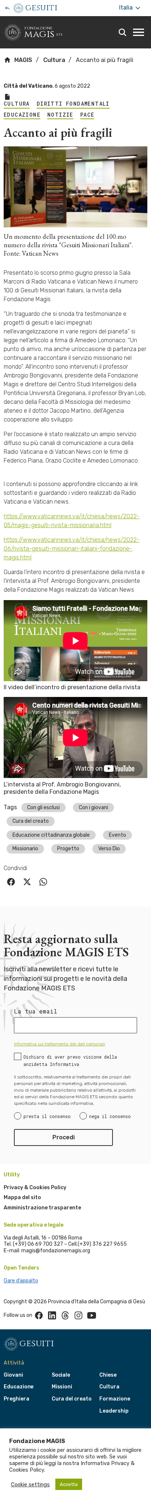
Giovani (13, 1375)
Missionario (25, 849)
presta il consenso (47, 1116)
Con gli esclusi (43, 807)
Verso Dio (109, 849)
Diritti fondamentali (73, 104)
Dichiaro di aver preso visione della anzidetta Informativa (70, 1060)
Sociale (61, 1375)
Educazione (22, 115)
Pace (87, 115)
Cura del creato (30, 821)
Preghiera (16, 1399)
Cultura (54, 59)
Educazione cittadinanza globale (51, 835)
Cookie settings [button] (30, 1484)
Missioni (62, 1387)
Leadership (113, 1411)
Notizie (60, 115)
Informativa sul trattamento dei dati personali (59, 1044)
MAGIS (22, 59)
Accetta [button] (69, 1484)
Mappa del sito (22, 1197)
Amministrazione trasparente (42, 1208)
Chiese (108, 1375)
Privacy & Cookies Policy (35, 1187)
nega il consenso (110, 1116)
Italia (126, 7)
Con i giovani (93, 807)
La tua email (35, 1011)
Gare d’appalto (21, 1281)
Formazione (114, 1399)
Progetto (68, 849)
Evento (117, 835)
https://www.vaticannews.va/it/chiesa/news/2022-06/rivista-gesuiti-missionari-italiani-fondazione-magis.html (72, 548)
